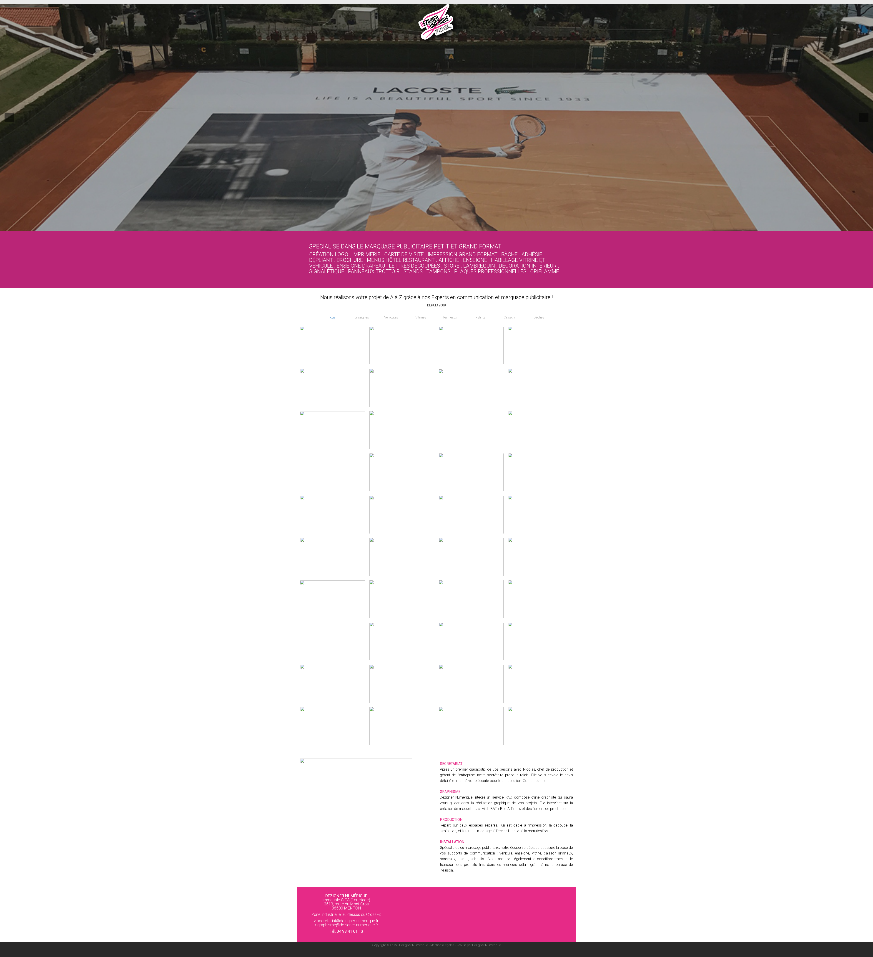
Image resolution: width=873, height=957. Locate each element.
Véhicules (391, 317)
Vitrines (420, 317)
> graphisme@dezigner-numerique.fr (346, 924)
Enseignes (361, 317)
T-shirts (479, 317)
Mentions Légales (442, 945)
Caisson (509, 317)
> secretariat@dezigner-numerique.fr (346, 920)
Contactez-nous (535, 781)
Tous (332, 317)
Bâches (539, 317)
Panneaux (450, 317)
